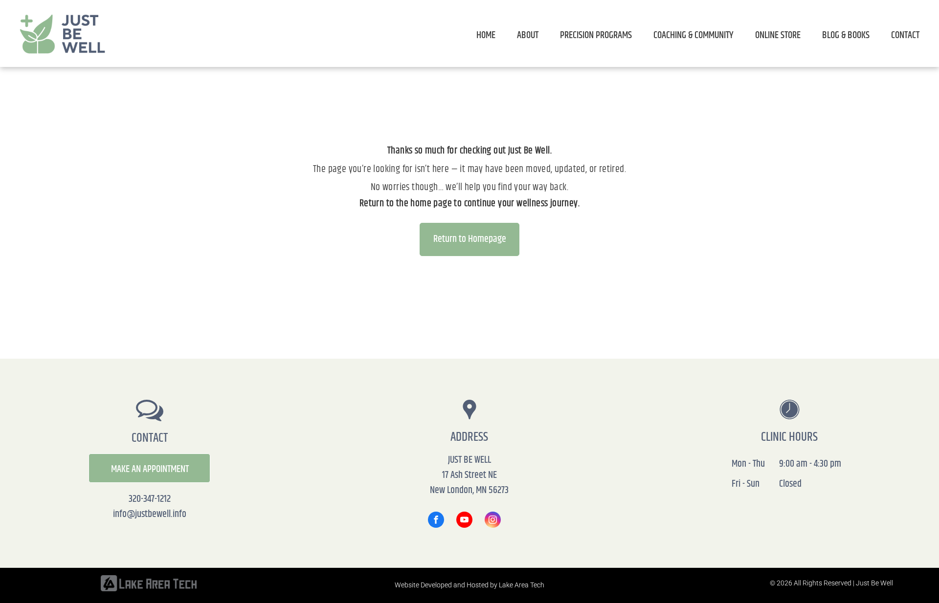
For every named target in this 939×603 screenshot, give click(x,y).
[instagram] (493, 521)
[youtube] (464, 521)
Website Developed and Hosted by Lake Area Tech (469, 585)
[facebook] (436, 521)
